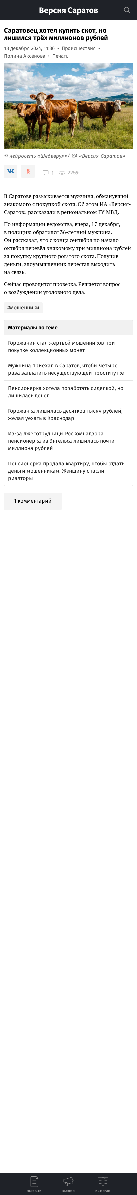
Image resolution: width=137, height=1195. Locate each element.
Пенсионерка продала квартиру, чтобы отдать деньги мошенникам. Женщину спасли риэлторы (66, 470)
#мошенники (23, 307)
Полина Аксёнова (24, 56)
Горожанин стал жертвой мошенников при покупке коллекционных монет (61, 346)
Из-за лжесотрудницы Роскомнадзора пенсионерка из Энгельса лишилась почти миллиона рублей (61, 440)
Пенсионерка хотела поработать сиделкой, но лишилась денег (65, 392)
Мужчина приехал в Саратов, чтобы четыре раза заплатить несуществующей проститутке (66, 369)
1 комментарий (33, 501)
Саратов (68, 10)
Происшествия (79, 48)
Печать (60, 56)
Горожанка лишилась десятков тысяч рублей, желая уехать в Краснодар (65, 414)
